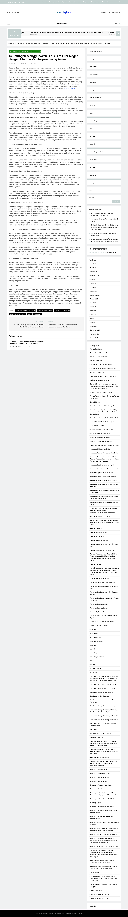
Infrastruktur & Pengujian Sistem (100, 437)
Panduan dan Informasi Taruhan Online (102, 550)
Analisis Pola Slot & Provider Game (101, 364)
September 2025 (95, 295)
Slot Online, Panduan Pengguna (99, 696)
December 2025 (95, 283)
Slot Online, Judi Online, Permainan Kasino (103, 684)
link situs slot (94, 74)
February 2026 (94, 275)
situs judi (93, 629)
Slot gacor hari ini (95, 97)
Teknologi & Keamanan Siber (99, 781)
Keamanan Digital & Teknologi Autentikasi (103, 477)
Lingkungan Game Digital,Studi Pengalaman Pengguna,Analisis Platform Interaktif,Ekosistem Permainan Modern (103, 511)
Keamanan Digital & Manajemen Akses (102, 473)
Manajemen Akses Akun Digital (100, 516)
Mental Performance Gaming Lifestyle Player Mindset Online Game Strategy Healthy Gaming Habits (104, 523)
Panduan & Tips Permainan (98, 532)
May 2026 (93, 264)
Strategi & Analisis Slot (97, 737)
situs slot (93, 105)
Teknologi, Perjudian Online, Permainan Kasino (104, 846)
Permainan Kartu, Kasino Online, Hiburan (102, 582)
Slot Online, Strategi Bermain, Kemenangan (103, 706)
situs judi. (93, 645)
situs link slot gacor (96, 51)
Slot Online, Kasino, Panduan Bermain (101, 692)
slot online (93, 672)
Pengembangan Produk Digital (99, 578)
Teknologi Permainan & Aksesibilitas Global (103, 834)
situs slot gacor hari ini (97, 152)
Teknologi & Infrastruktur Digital (100, 773)
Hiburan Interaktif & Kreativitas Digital (102, 422)
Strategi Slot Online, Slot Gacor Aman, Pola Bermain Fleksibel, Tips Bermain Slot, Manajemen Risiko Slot (103, 763)
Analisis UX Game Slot (97, 372)
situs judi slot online (96, 641)
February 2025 (94, 322)
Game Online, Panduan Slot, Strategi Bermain (104, 406)
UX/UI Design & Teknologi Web (99, 898)
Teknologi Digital (95, 803)
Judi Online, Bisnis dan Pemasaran (101, 441)
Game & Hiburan (95, 402)
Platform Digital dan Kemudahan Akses (102, 612)
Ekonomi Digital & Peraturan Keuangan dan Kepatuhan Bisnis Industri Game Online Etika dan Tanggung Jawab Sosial (104, 386)
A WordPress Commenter (98, 252)
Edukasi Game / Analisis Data (99, 380)
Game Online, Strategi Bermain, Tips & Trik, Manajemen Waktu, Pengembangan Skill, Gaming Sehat (103, 412)
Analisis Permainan (96, 361)
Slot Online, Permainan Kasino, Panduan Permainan (25, 51)
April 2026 (93, 268)
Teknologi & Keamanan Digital (99, 777)
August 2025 (94, 299)
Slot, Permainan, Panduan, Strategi (100, 733)
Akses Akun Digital (96, 349)
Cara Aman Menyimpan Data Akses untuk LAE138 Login (91, 2)
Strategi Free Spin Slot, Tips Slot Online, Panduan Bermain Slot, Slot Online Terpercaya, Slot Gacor (104, 751)
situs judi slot (94, 633)
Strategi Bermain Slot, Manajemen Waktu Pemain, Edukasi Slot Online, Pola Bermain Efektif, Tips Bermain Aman (103, 743)
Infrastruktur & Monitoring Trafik (100, 433)
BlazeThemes (78, 913)
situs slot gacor (69, 88)
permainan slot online (45, 310)
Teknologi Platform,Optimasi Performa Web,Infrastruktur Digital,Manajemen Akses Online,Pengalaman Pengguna (103, 841)
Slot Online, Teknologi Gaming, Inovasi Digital (104, 720)
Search (91, 198)
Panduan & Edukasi (96, 528)
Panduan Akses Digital (97, 536)
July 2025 (93, 303)
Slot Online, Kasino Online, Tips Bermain (102, 688)
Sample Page (62, 24)
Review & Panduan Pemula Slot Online (102, 622)
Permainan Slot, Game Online (99, 604)
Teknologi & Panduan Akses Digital (101, 785)
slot (91, 113)
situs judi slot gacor (96, 637)
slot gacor (93, 59)
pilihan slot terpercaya (62, 310)
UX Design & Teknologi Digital (99, 894)
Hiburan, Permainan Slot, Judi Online (101, 429)
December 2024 (95, 330)
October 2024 (94, 338)
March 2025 (93, 318)
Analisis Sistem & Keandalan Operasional (103, 368)
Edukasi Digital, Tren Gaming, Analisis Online (104, 376)
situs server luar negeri (17, 314)
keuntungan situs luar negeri (25, 310)
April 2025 (93, 314)
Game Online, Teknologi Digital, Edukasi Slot (104, 418)
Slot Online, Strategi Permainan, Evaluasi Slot (104, 716)
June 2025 (93, 307)
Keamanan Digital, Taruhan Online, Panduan (103, 480)
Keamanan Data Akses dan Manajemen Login (104, 469)
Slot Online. (93, 729)
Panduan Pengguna (96, 564)
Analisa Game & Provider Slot (99, 353)
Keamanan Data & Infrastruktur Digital (102, 465)
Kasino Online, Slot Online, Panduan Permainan (104, 445)
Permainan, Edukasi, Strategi (99, 608)
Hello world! (112, 252)
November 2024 (95, 334)
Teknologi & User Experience (99, 789)
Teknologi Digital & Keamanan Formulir (102, 807)
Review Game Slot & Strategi (99, 626)
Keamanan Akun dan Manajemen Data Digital (104, 453)
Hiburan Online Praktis (97, 426)
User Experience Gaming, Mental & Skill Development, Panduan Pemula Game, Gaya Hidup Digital (103, 879)
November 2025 (95, 287)
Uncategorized (94, 872)
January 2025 (94, 326)
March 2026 (93, 272)
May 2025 (93, 310)
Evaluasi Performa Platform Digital (101, 392)
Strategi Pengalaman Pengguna (99, 757)
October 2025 (94, 291)
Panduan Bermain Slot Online (99, 540)
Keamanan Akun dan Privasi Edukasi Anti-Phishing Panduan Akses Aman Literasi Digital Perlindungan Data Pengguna (104, 459)
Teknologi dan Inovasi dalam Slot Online (102, 799)
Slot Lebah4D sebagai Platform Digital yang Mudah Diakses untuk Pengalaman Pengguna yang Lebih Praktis (46, 32)
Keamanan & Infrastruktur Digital (100, 449)
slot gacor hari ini (95, 668)
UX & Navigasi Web (96, 890)
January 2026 (94, 279)
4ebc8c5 (13, 63)
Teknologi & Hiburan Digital (98, 769)
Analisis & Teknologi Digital (98, 357)
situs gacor (93, 159)
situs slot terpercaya (34, 314)
